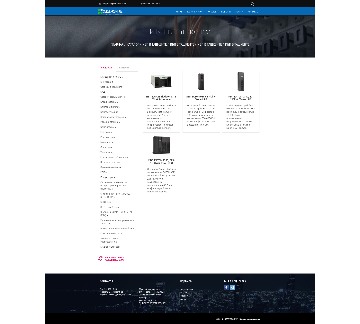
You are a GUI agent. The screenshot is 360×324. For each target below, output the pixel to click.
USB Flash (105, 201)
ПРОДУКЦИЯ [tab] (107, 67)
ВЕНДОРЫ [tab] (124, 67)
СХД (102, 91)
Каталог (184, 292)
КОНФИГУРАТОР (195, 11)
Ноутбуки (105, 131)
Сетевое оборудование (112, 116)
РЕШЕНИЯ (226, 11)
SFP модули (106, 81)
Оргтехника (106, 147)
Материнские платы (111, 76)
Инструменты (107, 136)
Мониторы (106, 142)
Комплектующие (109, 111)
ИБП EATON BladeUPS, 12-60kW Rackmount (161, 98)
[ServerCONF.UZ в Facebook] (226, 287)
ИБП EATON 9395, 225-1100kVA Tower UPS (161, 161)
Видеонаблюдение (110, 167)
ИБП (102, 172)
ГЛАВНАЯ (178, 11)
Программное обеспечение (114, 157)
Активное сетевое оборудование (109, 240)
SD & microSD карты (111, 206)
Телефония (106, 152)
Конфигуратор (186, 289)
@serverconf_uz (118, 3)
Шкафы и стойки (109, 162)
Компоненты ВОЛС (110, 233)
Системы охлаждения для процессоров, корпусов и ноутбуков (114, 185)
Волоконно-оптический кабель (116, 228)
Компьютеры (107, 126)
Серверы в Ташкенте (111, 86)
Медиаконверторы (110, 246)
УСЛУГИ (239, 11)
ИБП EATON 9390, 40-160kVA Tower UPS (240, 98)
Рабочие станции (109, 121)
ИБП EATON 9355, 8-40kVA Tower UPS (201, 98)
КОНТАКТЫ (253, 11)
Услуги (183, 299)
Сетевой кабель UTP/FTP (113, 96)
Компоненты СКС (109, 106)
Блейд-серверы (108, 101)
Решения (184, 295)
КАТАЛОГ (212, 11)
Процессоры (106, 177)
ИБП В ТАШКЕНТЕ (154, 44)
